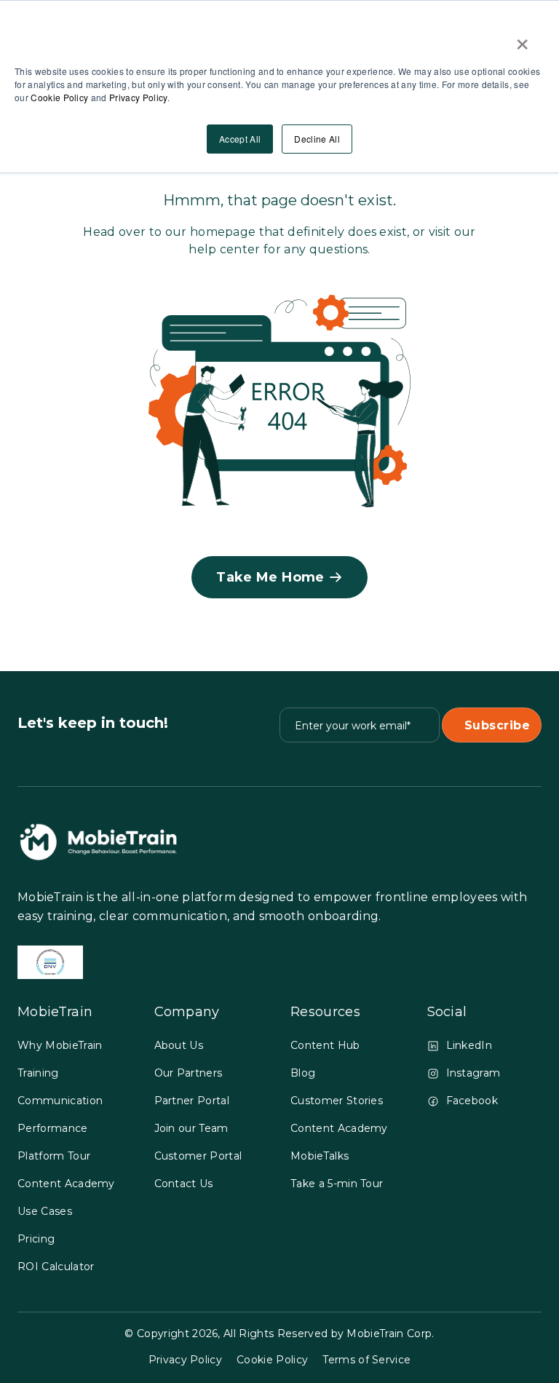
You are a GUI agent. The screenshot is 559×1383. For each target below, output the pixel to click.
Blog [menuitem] (302, 1072)
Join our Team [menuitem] (191, 1128)
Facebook (472, 1100)
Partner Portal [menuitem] (191, 1100)
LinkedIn (469, 1045)
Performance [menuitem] (52, 1128)
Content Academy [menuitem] (66, 1183)
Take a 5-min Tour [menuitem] (336, 1183)
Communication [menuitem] (60, 1100)
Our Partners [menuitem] (188, 1072)
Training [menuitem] (38, 1072)
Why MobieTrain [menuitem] (59, 1045)
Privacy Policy (138, 97)
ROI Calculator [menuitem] (55, 1266)
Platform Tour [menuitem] (53, 1155)
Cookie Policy (59, 97)
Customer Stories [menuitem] (336, 1100)
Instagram (473, 1072)
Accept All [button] (240, 138)
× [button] (522, 39)
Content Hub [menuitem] (325, 1045)
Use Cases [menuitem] (44, 1211)
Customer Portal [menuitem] (198, 1155)
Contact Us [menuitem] (183, 1183)
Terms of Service (366, 1359)
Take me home (270, 577)
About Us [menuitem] (179, 1045)
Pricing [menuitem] (36, 1238)
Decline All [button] (317, 138)
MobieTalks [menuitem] (319, 1155)
